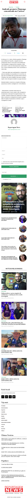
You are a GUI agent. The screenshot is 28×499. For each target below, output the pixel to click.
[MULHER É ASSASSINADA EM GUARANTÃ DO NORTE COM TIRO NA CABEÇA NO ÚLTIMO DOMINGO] (23, 258)
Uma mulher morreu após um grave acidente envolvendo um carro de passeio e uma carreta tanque (9, 248)
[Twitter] (10, 396)
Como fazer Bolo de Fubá (7, 464)
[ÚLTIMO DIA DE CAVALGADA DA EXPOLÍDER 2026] (23, 229)
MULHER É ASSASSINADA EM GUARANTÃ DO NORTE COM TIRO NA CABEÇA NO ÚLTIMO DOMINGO (9, 258)
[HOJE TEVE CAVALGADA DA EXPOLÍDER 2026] (23, 238)
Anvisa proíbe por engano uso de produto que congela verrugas (20, 109)
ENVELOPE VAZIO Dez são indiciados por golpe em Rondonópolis (13, 471)
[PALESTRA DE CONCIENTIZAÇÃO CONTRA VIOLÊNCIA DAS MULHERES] (23, 219)
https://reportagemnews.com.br (14, 129)
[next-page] (24, 185)
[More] (22, 53)
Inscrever (13, 176)
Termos (9, 179)
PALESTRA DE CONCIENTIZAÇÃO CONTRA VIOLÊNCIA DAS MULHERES (9, 219)
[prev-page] (22, 185)
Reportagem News (9, 15)
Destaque (3, 291)
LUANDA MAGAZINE (6, 467)
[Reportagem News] (14, 122)
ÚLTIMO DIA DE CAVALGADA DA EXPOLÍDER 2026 (8, 229)
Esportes (11, 7)
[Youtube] (13, 396)
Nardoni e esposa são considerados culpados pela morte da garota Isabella (7, 109)
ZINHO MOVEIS (5, 481)
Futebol (17, 7)
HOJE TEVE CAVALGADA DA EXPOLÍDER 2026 (7, 238)
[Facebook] (2, 396)
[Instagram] (6, 396)
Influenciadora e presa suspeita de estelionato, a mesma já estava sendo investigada (14, 205)
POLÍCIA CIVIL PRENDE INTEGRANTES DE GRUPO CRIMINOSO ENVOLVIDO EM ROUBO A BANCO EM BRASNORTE (13, 476)
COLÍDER (3, 349)
